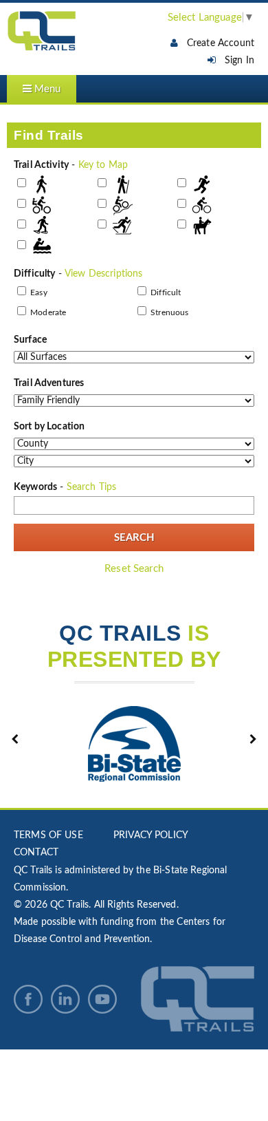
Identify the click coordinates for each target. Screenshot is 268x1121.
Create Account (216, 42)
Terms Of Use (48, 835)
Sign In (235, 60)
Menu (46, 89)
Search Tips (92, 487)
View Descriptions (104, 274)
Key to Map (103, 165)
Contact (36, 852)
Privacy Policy (150, 835)
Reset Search (134, 569)
